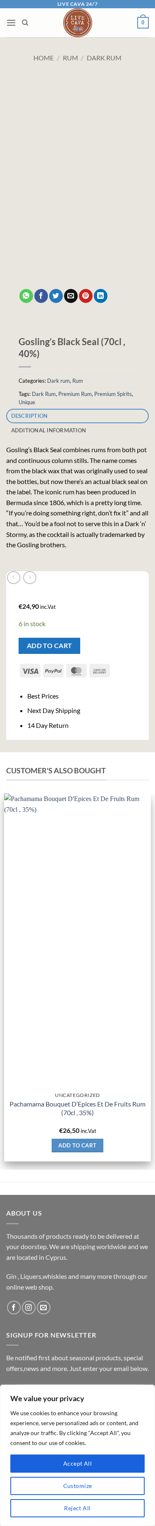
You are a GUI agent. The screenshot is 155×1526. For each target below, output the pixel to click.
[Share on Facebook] (41, 296)
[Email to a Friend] (71, 296)
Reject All (77, 1508)
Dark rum (104, 58)
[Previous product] (29, 577)
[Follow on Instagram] (29, 1307)
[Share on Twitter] (56, 296)
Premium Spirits (113, 394)
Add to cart (49, 645)
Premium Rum (75, 394)
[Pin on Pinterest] (86, 296)
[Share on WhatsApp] (26, 296)
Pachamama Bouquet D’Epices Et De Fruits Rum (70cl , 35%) (77, 1108)
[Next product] (13, 577)
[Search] (25, 23)
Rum (70, 58)
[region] (77, 1455)
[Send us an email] (43, 1307)
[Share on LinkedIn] (100, 296)
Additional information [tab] (48, 430)
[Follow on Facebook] (14, 1307)
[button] (11, 22)
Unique (27, 402)
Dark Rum (44, 394)
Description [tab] (29, 415)
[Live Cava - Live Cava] (77, 22)
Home (43, 58)
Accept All (77, 1463)
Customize (77, 1485)
